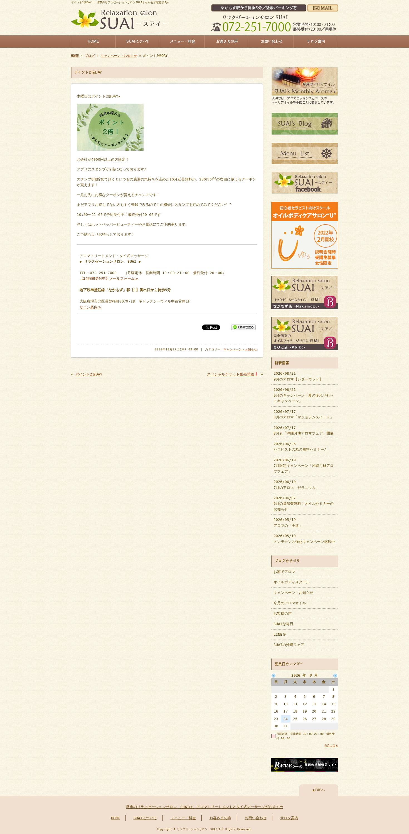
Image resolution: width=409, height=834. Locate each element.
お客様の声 (283, 613)
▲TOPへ (318, 790)
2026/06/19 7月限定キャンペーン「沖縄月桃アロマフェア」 (304, 466)
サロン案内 (316, 41)
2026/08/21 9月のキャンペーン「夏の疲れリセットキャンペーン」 (304, 395)
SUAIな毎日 (283, 624)
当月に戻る (331, 745)
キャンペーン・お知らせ (118, 56)
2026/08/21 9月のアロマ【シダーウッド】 (298, 376)
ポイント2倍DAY (88, 374)
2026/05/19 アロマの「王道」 (288, 522)
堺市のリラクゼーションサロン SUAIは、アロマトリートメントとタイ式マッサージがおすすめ (204, 807)
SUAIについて (137, 41)
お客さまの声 (227, 41)
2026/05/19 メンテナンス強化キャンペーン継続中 (304, 538)
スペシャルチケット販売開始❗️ (232, 374)
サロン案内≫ (90, 307)
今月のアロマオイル (290, 603)
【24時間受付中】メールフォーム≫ (109, 278)
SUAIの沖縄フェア (289, 645)
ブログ (90, 56)
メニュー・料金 (182, 41)
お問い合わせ (271, 41)
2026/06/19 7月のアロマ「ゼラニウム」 (296, 484)
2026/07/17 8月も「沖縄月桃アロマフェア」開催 (304, 430)
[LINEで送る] (243, 327)
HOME (93, 41)
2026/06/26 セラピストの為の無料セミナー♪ (300, 447)
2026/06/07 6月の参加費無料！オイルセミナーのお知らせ (304, 503)
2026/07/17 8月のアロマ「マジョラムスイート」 (304, 414)
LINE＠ (280, 634)
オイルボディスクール (292, 582)
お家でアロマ (284, 572)
